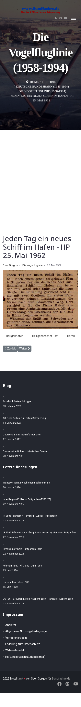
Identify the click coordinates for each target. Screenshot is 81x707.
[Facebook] (56, 18)
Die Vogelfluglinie (32, 265)
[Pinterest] (60, 18)
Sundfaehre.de (61, 678)
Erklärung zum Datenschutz (22, 644)
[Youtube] (65, 18)
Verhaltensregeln (16, 637)
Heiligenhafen (14, 336)
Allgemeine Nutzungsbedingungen (26, 631)
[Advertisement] (40, 172)
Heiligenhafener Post (45, 336)
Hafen (71, 336)
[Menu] (73, 18)
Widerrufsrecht (14, 650)
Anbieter (10, 625)
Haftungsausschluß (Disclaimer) (25, 656)
